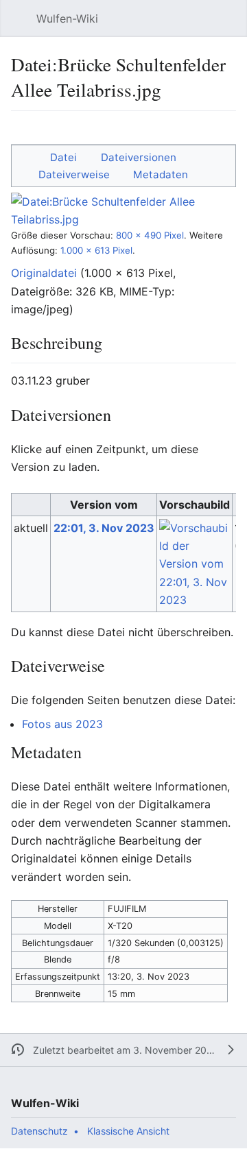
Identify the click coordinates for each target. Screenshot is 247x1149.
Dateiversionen (138, 157)
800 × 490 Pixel (150, 235)
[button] (18, 18)
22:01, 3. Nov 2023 (104, 528)
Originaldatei (44, 273)
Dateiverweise (74, 174)
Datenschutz (39, 1131)
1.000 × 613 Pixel (96, 250)
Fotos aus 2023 (62, 724)
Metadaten (160, 174)
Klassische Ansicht (128, 1131)
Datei (63, 157)
